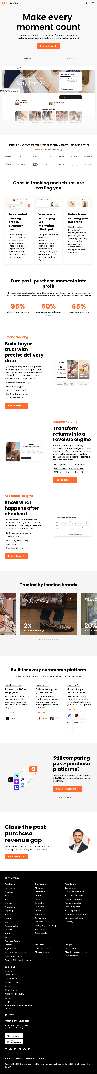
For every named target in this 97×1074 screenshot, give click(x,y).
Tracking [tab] (26, 58)
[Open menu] (93, 3)
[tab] (39, 639)
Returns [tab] (70, 58)
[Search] (87, 3)
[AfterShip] (10, 3)
